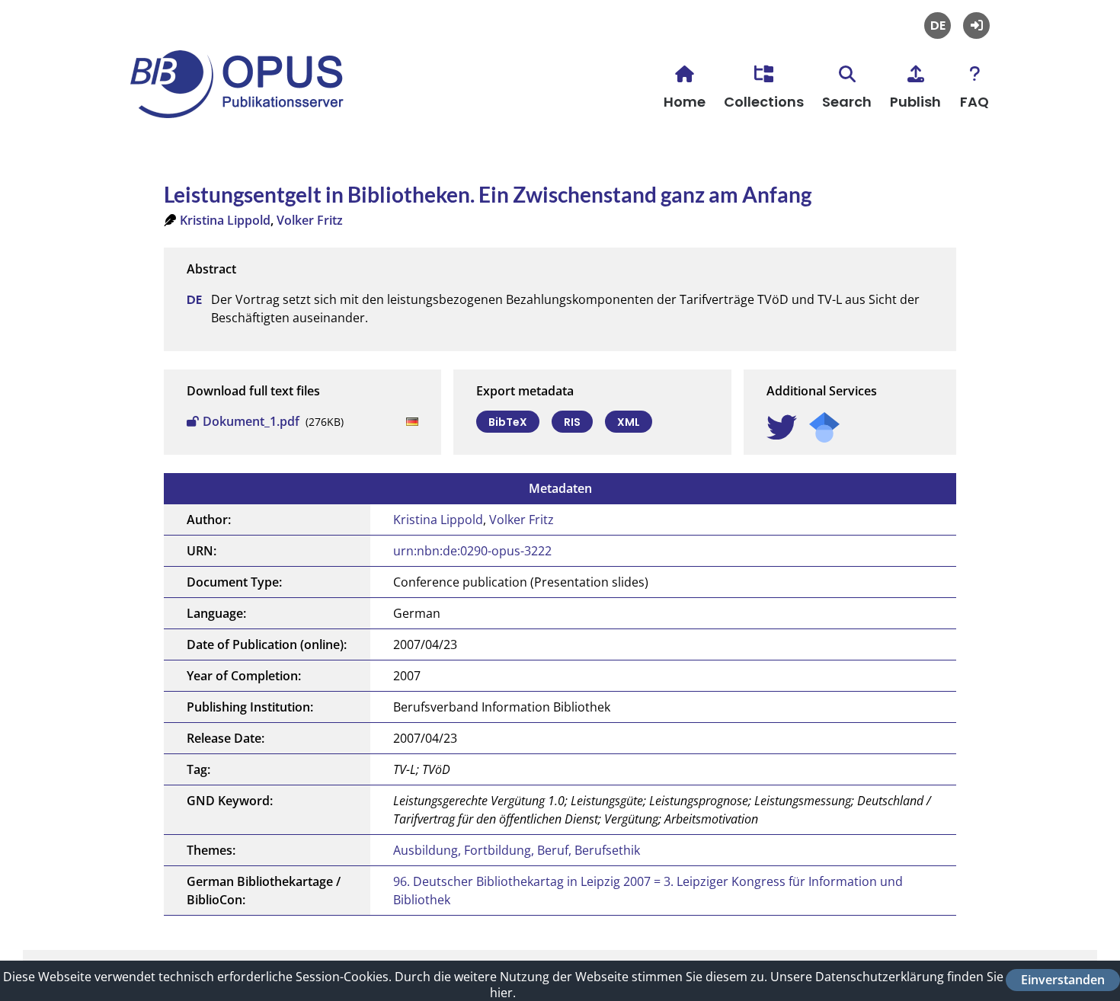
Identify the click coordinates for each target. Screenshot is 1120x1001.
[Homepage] (244, 107)
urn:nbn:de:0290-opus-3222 (472, 550)
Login (976, 25)
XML (628, 422)
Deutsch (937, 25)
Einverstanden (1063, 979)
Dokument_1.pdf (251, 421)
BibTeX (507, 422)
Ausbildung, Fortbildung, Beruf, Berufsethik (516, 850)
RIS (572, 422)
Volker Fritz (310, 220)
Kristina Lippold (225, 220)
